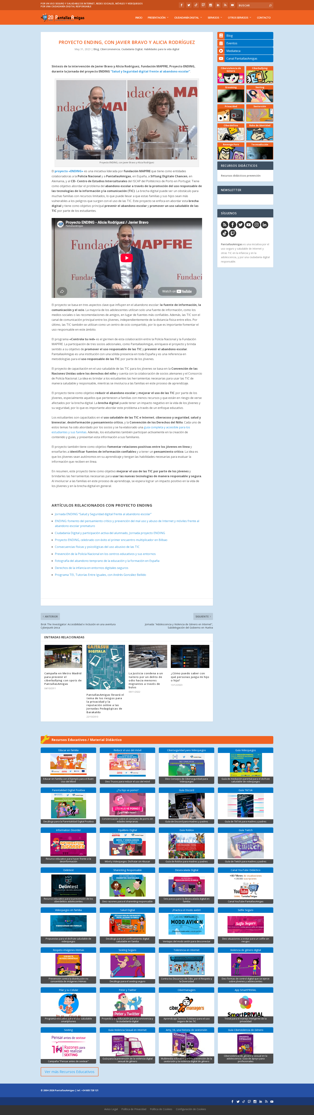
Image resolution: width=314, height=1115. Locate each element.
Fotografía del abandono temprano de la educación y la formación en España (107, 561)
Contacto (264, 17)
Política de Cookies (161, 1109)
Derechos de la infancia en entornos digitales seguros (91, 568)
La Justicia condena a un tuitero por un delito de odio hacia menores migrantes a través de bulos (146, 680)
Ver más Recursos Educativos (69, 1071)
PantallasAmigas (231, 244)
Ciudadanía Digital (186, 17)
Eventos (231, 43)
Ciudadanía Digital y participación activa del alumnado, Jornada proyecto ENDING (110, 533)
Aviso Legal (111, 1109)
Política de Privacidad (133, 1109)
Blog (96, 49)
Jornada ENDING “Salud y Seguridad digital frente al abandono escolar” (103, 514)
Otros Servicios (238, 17)
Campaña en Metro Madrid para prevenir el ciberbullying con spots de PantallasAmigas (63, 678)
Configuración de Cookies (191, 1109)
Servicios (213, 17)
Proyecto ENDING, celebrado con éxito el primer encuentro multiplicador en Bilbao (111, 540)
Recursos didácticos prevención (241, 175)
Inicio (138, 17)
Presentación (156, 17)
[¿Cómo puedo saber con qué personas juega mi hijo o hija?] (190, 656)
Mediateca (233, 51)
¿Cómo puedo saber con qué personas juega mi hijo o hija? (190, 676)
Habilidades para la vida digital (161, 49)
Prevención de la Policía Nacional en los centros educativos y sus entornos (105, 554)
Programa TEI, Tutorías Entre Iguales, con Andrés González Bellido (100, 575)
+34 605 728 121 (89, 1090)
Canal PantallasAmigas (241, 58)
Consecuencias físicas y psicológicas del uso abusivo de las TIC (97, 547)
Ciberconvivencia (110, 49)
